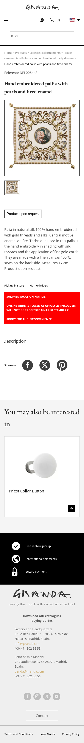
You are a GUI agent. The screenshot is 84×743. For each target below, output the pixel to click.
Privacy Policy (70, 734)
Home (8, 53)
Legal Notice (47, 734)
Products (21, 53)
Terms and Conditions (19, 734)
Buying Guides (42, 621)
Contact (42, 715)
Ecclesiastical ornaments (45, 53)
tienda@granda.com (29, 671)
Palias (25, 58)
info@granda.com (27, 644)
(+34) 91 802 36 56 (27, 676)
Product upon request (23, 214)
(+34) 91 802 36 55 (27, 648)
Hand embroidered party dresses (52, 58)
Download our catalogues (42, 616)
